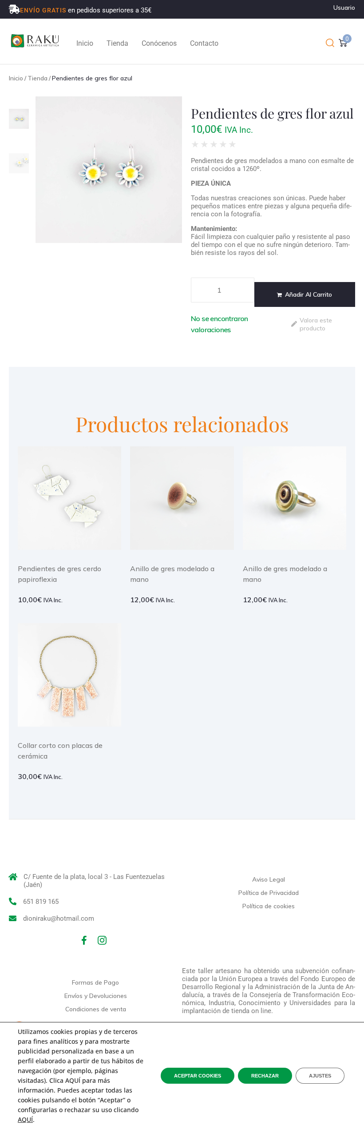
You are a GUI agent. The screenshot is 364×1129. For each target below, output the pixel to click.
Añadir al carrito (308, 294)
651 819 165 (41, 902)
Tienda (37, 78)
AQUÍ (25, 1119)
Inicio (16, 78)
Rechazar (265, 1075)
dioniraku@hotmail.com (58, 918)
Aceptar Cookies (197, 1075)
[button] (330, 43)
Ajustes (320, 1075)
